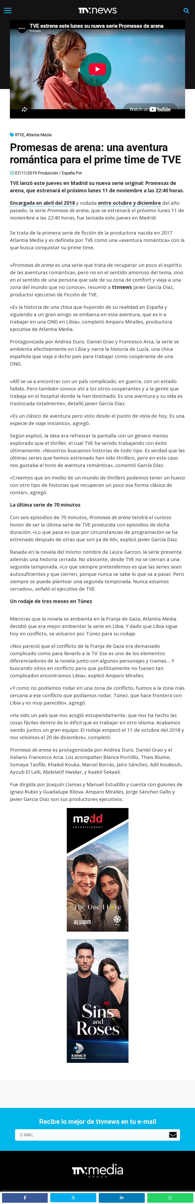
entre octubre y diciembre (129, 203)
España (68, 173)
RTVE (19, 135)
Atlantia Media (39, 135)
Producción (48, 173)
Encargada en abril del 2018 (42, 203)
